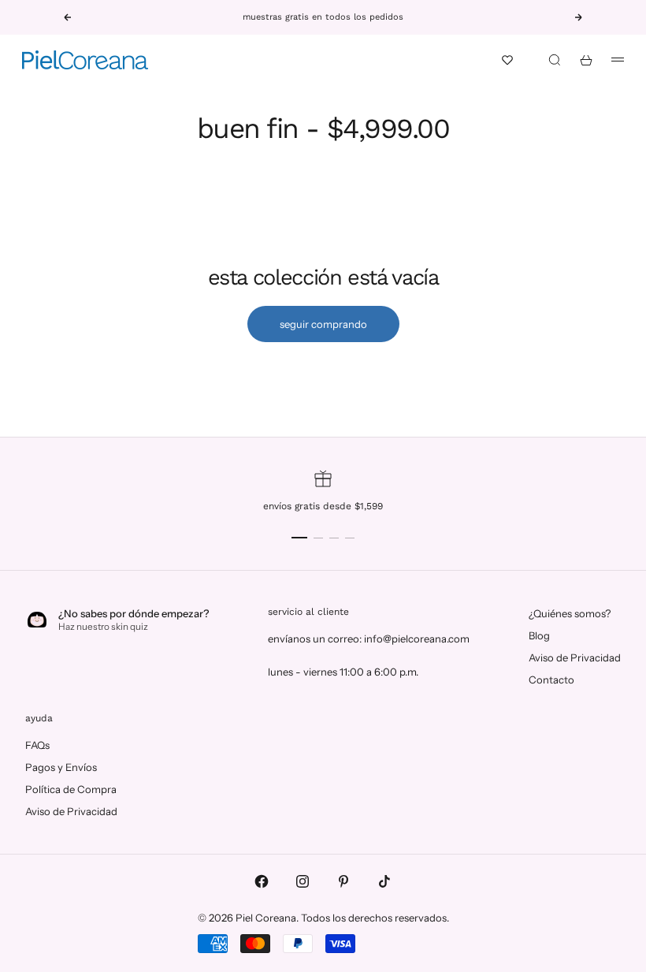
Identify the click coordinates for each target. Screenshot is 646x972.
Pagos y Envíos (61, 767)
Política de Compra (71, 789)
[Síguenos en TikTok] (384, 881)
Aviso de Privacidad (575, 657)
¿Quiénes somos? (570, 613)
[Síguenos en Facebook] (261, 881)
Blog (539, 635)
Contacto (551, 679)
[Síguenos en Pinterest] (343, 881)
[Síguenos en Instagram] (302, 881)
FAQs (37, 745)
